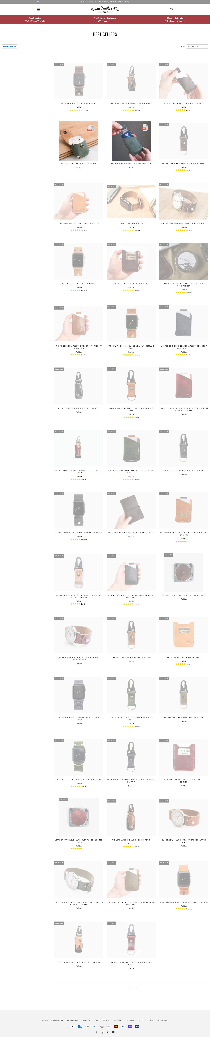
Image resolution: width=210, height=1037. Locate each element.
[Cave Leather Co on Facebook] (97, 1033)
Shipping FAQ (73, 1020)
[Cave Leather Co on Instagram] (102, 1033)
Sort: (183, 46)
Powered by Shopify (159, 1020)
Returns (130, 1020)
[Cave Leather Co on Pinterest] (107, 1033)
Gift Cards (117, 1020)
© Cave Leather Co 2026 (52, 1020)
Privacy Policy (102, 1020)
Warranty (87, 1020)
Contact (142, 1020)
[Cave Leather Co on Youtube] (113, 1033)
